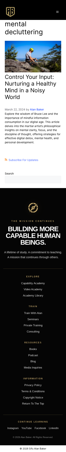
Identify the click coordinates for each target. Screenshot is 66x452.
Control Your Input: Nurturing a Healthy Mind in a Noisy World (30, 86)
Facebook (40, 428)
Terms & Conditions (33, 391)
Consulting (33, 331)
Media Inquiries (33, 367)
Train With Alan (33, 313)
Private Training (33, 325)
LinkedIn (54, 428)
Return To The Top (33, 403)
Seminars (33, 319)
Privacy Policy (33, 385)
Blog (33, 361)
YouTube (26, 428)
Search (9, 173)
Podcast (33, 355)
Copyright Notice (33, 397)
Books (33, 349)
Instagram (13, 428)
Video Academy (33, 289)
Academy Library (33, 295)
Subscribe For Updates (23, 160)
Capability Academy (33, 283)
